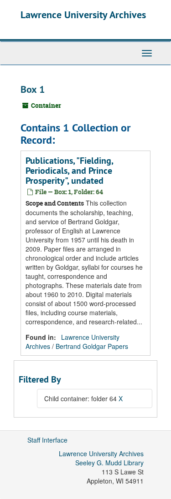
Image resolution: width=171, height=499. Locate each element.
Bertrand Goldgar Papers (92, 346)
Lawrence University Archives (83, 14)
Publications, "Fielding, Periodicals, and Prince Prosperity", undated (69, 170)
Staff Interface (47, 439)
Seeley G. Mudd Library (109, 462)
